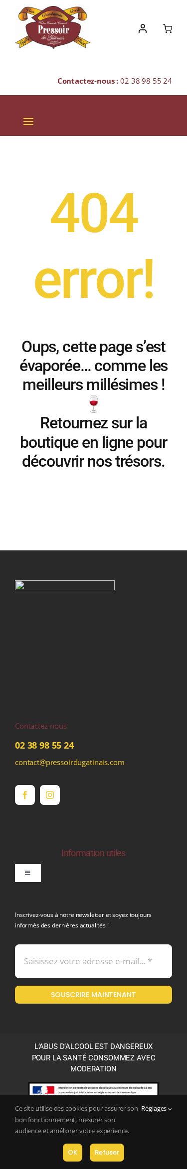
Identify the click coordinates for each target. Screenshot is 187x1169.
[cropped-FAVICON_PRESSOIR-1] (65, 584)
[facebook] (25, 795)
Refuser (107, 1152)
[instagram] (50, 795)
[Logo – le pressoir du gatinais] (52, 9)
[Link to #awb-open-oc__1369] (167, 28)
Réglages (154, 1108)
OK (72, 1152)
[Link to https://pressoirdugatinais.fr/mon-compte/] (143, 28)
